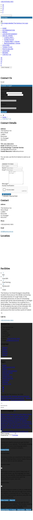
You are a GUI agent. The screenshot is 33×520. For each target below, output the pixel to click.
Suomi (16, 416)
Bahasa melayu (20, 418)
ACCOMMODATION (8, 30)
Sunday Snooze (9, 39)
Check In (3, 93)
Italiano (4, 355)
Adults (3, 97)
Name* (4, 168)
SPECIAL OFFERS (7, 36)
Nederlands (4, 424)
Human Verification (8, 186)
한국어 (30, 424)
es (3, 9)
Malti (26, 418)
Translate (15, 435)
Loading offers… (9, 38)
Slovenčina (27, 428)
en (3, 7)
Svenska (3, 428)
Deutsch (5, 347)
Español (4, 351)
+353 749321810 (8, 144)
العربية (12, 416)
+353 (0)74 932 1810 (7, 2)
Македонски (10, 418)
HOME (4, 28)
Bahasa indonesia (12, 422)
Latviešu (3, 418)
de (3, 5)
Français (5, 353)
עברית (19, 422)
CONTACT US (6, 54)
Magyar (24, 420)
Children (3, 104)
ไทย (14, 424)
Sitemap (28, 398)
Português (4, 426)
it (2, 12)
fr (2, 10)
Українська (19, 424)
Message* (5, 184)
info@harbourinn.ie (7, 231)
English (4, 349)
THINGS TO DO (7, 47)
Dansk (29, 414)
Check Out (4, 95)
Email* (4, 170)
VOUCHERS (5, 45)
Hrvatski (3, 422)
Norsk (29, 422)
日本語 (26, 424)
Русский (21, 426)
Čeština (17, 420)
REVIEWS (5, 53)
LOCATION (5, 51)
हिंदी (21, 420)
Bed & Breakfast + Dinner (12, 43)
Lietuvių (26, 416)
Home (4, 117)
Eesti (8, 416)
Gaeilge (21, 416)
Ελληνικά (4, 416)
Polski (10, 426)
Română (26, 426)
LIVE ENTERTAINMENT (9, 34)
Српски (8, 428)
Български (4, 420)
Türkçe (10, 424)
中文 (2, 429)
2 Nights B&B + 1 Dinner (12, 41)
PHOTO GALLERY (7, 49)
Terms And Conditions (17, 400)
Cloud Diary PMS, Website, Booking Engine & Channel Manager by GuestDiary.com (15, 397)
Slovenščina (20, 428)
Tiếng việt (15, 426)
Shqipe (13, 428)
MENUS (4, 32)
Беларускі (11, 420)
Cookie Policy (5, 400)
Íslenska (24, 422)
